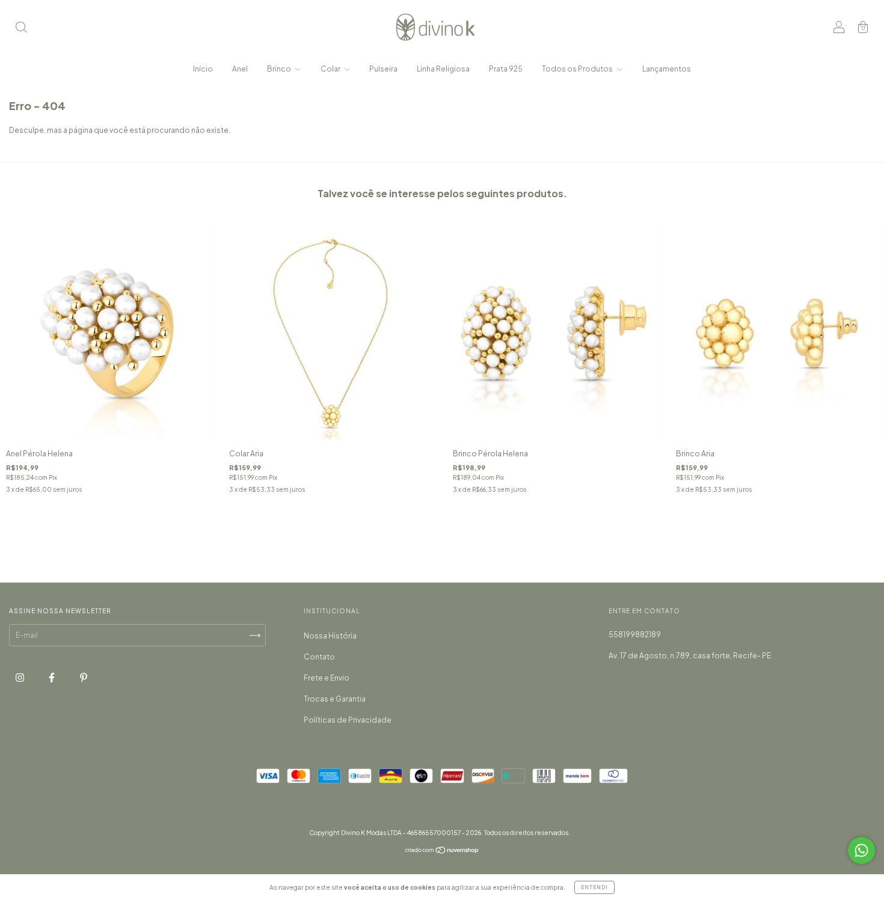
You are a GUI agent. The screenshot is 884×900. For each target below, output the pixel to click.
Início (203, 68)
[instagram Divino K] (20, 677)
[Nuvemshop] (442, 851)
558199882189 (635, 634)
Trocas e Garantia (335, 698)
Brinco (279, 68)
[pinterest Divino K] (83, 677)
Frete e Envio (326, 677)
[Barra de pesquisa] (21, 28)
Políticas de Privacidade (347, 719)
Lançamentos (666, 68)
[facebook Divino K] (52, 677)
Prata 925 (506, 68)
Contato (319, 656)
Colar (331, 68)
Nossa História (330, 635)
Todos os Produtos (578, 68)
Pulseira (383, 68)
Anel (240, 68)
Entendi (594, 887)
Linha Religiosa (443, 68)
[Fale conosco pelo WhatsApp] (861, 850)
